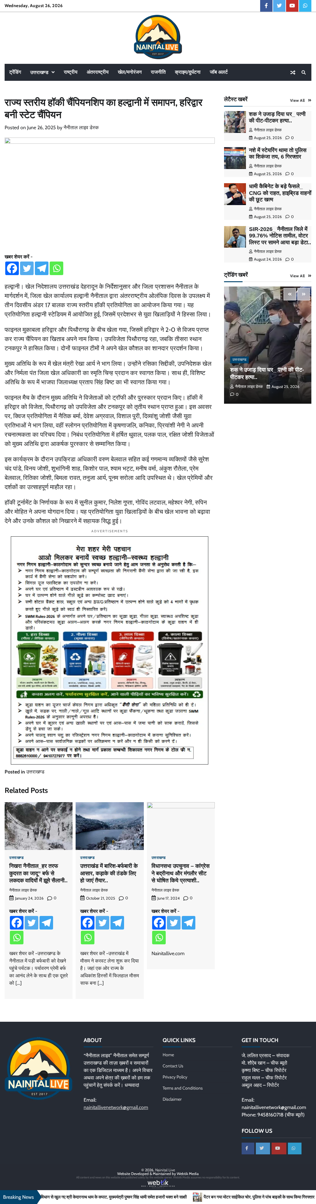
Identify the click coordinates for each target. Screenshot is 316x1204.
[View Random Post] (292, 72)
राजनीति (158, 72)
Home (168, 1054)
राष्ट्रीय (70, 72)
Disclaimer (172, 1099)
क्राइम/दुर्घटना (188, 72)
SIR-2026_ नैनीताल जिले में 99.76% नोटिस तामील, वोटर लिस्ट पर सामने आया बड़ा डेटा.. (280, 235)
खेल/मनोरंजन (130, 72)
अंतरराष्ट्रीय (98, 72)
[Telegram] (41, 268)
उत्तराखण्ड (39, 72)
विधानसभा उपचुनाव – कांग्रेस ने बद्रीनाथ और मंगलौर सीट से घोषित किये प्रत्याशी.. (181, 873)
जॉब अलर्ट (219, 72)
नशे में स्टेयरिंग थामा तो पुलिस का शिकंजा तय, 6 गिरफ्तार (277, 153)
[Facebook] (12, 268)
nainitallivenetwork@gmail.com (116, 1107)
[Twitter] (27, 268)
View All (297, 100)
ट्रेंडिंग (15, 72)
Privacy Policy (175, 1076)
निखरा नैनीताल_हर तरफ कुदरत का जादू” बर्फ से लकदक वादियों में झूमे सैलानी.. (38, 873)
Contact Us (173, 1065)
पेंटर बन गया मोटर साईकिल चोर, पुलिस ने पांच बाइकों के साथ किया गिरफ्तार (204, 1196)
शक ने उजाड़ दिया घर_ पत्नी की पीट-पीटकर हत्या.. (277, 117)
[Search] (303, 72)
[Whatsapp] (56, 268)
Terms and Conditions (183, 1088)
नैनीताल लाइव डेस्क (81, 127)
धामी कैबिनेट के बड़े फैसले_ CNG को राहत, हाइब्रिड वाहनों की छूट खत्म (280, 193)
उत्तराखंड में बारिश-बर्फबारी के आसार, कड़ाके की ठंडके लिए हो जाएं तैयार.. (109, 873)
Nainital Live (165, 1170)
